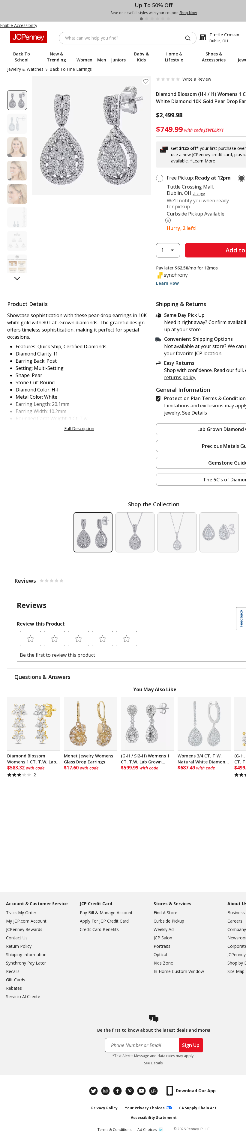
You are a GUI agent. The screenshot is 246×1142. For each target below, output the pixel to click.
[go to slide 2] (146, 18)
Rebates (14, 988)
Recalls (13, 971)
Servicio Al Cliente (23, 996)
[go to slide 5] (162, 18)
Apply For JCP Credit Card (104, 921)
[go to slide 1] (141, 18)
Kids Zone (163, 963)
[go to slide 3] (152, 18)
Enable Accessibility (18, 25)
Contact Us (17, 938)
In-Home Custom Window (179, 971)
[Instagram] (106, 1091)
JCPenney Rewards (24, 929)
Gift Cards (15, 980)
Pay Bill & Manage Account (106, 912)
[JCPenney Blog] (154, 1091)
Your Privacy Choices (145, 1108)
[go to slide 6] (168, 18)
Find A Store (165, 912)
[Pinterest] (130, 1091)
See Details (153, 1063)
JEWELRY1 (214, 130)
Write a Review (196, 79)
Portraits (162, 946)
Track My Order (21, 912)
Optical (160, 954)
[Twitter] (94, 1091)
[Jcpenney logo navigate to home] (28, 37)
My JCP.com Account (26, 921)
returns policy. (180, 377)
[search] (190, 38)
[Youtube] (142, 1091)
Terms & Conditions (114, 1129)
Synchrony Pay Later (26, 963)
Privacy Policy (104, 1108)
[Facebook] (118, 1091)
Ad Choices (147, 1129)
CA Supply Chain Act (197, 1108)
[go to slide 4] (157, 18)
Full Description (79, 428)
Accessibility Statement (154, 1117)
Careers (234, 921)
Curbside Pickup (169, 921)
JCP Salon (163, 938)
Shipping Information (26, 954)
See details (194, 412)
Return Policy (19, 946)
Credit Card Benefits (99, 929)
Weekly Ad (164, 929)
